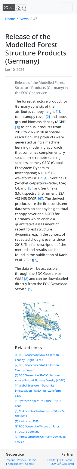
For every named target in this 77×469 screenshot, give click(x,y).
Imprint (10, 460)
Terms (32, 460)
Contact (29, 464)
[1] (58, 111)
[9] (30, 289)
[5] (30, 188)
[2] (48, 116)
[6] (40, 198)
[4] (45, 178)
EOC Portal (65, 460)
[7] (35, 260)
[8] (26, 278)
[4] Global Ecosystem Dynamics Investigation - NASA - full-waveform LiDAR (38, 391)
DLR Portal (50, 460)
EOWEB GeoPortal (62, 464)
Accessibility (15, 464)
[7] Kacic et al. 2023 (26, 421)
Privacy (21, 460)
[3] (17, 126)
